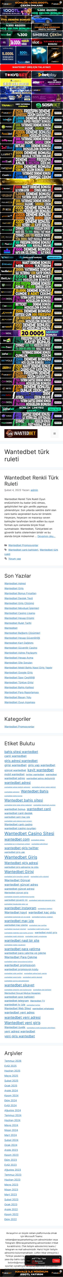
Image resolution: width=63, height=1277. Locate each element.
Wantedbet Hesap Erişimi (19, 618)
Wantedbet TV (37, 1001)
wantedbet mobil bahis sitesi (38, 929)
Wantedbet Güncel (17, 880)
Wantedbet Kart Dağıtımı (18, 642)
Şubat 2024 (11, 1140)
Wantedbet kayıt (15, 912)
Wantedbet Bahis (34, 791)
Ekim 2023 (10, 1159)
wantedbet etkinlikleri (40, 844)
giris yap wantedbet (41, 765)
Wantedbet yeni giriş (22, 1022)
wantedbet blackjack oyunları (44, 805)
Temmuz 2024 (12, 1115)
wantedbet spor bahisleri (19, 996)
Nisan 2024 (11, 1130)
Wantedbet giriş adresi (21, 863)
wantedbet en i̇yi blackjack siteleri (17, 844)
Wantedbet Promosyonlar (23, 545)
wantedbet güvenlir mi (16, 900)
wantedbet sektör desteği (32, 977)
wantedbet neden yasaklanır (14, 945)
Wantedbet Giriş (14, 588)
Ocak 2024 (10, 1145)
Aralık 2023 (11, 1150)
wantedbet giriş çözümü (40, 877)
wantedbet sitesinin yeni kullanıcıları (18, 990)
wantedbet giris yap (14, 852)
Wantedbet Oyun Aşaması (19, 702)
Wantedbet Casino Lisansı (19, 613)
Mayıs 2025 (11, 1075)
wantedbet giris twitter (21, 848)
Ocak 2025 (10, 1085)
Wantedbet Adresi (15, 583)
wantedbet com (17, 839)
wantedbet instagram (20, 908)
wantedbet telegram (16, 1000)
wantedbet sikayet (19, 985)
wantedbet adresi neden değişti (44, 787)
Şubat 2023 (11, 1199)
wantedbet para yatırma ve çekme (25, 953)
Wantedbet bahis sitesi (23, 800)
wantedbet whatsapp (43, 1008)
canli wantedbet (15, 756)
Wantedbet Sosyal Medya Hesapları (22, 993)
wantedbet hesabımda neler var (16, 904)
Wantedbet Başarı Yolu (17, 697)
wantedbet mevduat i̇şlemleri (15, 929)
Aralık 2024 (11, 1090)
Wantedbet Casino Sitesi (29, 833)
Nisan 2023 (11, 1189)
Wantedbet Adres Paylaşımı (20, 652)
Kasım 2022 (11, 1214)
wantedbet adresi (17, 782)
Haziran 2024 (12, 1120)
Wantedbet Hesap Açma (18, 657)
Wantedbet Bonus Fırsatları (20, 593)
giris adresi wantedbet (21, 761)
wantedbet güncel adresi (19, 888)
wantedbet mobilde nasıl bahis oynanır (18, 933)
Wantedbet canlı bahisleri (23, 549)
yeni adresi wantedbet (19, 1031)
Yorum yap (14, 558)
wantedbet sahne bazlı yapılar (35, 973)
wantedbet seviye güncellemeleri (16, 981)
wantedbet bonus (14, 809)
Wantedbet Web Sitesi (17, 1008)
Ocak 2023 (10, 1204)
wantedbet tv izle (14, 1004)
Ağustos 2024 (12, 1110)
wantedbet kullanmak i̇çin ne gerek (17, 917)
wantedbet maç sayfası (38, 925)
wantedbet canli (39, 809)
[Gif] (31, 182)
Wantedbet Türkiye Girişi (18, 682)
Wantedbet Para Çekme (20, 957)
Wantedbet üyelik (14, 1027)
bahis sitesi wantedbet (21, 752)
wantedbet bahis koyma (13, 796)
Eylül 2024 (10, 1105)
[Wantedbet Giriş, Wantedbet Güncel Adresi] (21, 433)
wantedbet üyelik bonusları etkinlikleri (41, 1028)
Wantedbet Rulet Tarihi (17, 623)
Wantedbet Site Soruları (18, 662)
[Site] (31, 112)
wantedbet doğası (38, 840)
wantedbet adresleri (11, 792)
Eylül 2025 (10, 1065)
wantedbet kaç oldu (42, 912)
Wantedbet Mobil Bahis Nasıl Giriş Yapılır (28, 667)
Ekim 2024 (10, 1100)
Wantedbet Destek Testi (18, 598)
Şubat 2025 (11, 1080)
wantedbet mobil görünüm (14, 936)
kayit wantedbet (41, 770)
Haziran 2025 (12, 1070)
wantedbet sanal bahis (12, 977)
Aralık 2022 (11, 1209)
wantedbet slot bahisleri (42, 990)
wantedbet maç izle (19, 921)
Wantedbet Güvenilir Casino (20, 647)
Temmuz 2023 (12, 1174)
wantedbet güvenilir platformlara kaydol (19, 897)
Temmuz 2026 (12, 1060)
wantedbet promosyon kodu (21, 969)
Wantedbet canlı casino (18, 824)
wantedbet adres (14, 778)
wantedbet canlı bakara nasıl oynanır (18, 821)
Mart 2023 (10, 1194)
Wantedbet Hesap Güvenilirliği (22, 637)
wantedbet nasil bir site (21, 940)
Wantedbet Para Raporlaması (21, 692)
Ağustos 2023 (12, 1169)
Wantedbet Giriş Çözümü (19, 603)
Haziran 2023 (12, 1179)
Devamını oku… (46, 536)
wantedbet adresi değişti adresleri (17, 787)
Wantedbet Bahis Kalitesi (19, 687)
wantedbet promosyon (19, 965)
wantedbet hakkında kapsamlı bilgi (42, 900)
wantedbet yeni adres (19, 1012)
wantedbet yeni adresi (22, 1017)
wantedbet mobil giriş (46, 932)
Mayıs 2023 (11, 1184)
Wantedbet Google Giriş (18, 672)
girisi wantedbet (15, 765)
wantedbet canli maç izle (17, 817)
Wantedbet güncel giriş (16, 892)
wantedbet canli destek (18, 813)
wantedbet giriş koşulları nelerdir (16, 877)
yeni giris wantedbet (19, 1036)
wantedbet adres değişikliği (40, 778)
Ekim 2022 (10, 1219)
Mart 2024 (10, 1135)
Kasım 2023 (11, 1154)
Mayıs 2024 (11, 1125)
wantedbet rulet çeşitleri (13, 973)
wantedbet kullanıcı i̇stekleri (42, 917)
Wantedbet (10, 628)
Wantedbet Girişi (19, 871)
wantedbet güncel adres (21, 884)
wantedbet (51, 774)
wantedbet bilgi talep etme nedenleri (18, 805)
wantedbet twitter (33, 1005)
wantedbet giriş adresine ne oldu (21, 867)
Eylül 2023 (10, 1164)
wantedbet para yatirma (22, 949)
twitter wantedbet (35, 774)
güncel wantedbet (15, 770)
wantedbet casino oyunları (20, 828)
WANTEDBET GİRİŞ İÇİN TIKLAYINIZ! (31, 67)
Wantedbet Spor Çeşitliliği (19, 677)
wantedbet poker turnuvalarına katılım (18, 962)
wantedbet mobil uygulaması (36, 936)
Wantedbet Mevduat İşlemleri (21, 608)
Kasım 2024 (11, 1095)
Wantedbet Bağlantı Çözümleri (22, 633)
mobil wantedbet (14, 774)
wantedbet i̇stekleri (45, 909)
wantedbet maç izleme (16, 925)
